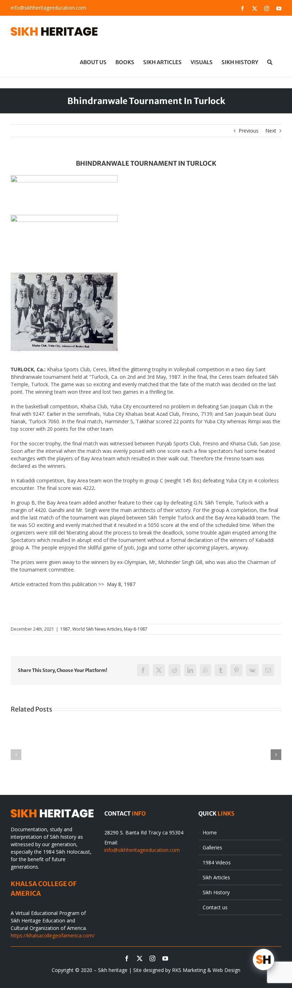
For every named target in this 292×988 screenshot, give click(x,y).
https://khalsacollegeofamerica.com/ (53, 935)
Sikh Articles (216, 877)
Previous (249, 130)
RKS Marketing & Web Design (206, 970)
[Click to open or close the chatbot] (263, 959)
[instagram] (152, 958)
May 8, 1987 (121, 584)
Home (210, 832)
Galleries (212, 847)
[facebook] (127, 958)
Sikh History (216, 892)
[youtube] (165, 958)
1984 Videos (217, 862)
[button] (269, 62)
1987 (65, 629)
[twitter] (139, 958)
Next (270, 130)
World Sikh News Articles (97, 629)
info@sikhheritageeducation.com (48, 7)
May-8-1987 (135, 629)
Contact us (215, 907)
